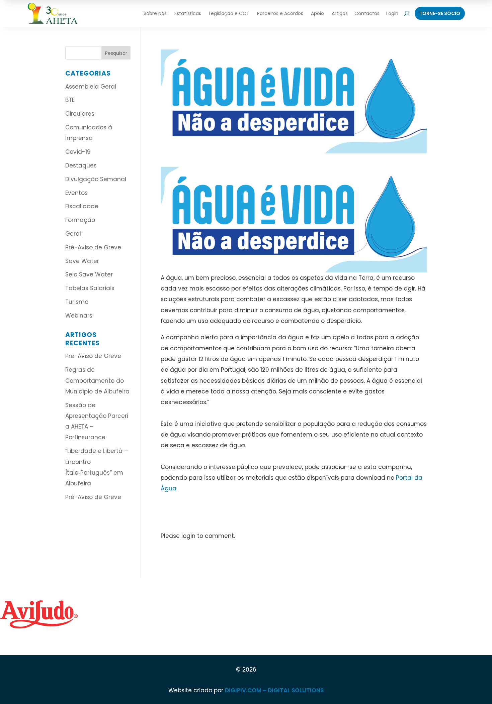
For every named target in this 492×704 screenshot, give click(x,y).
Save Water (82, 261)
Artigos (340, 13)
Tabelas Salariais (89, 288)
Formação (80, 220)
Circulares (79, 114)
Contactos (367, 13)
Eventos (76, 193)
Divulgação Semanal (95, 179)
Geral (73, 234)
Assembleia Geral (90, 87)
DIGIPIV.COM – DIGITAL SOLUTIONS (274, 690)
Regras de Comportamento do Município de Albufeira (97, 380)
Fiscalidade (81, 206)
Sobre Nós (155, 13)
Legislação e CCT (229, 13)
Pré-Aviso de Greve (93, 247)
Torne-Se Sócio (439, 13)
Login (392, 13)
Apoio (317, 13)
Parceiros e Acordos (280, 13)
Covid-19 (78, 152)
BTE (70, 100)
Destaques (81, 165)
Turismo (76, 302)
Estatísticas (187, 13)
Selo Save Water (89, 274)
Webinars (78, 316)
